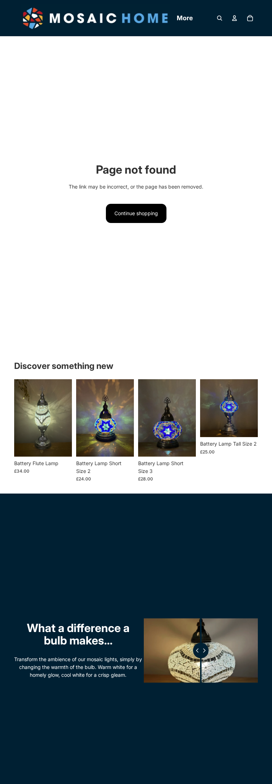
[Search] (219, 18)
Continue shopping (136, 213)
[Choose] (61, 445)
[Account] (234, 18)
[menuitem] (185, 18)
